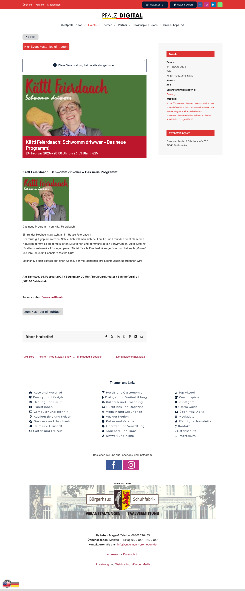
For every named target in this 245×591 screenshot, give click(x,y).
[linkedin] (213, 4)
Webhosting (122, 564)
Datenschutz (131, 554)
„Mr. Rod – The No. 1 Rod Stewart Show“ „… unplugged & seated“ (63, 356)
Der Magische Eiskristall (130, 356)
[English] (6, 584)
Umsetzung (102, 564)
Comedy (171, 94)
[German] (15, 584)
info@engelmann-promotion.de (136, 544)
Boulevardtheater (53, 297)
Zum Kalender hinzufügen (43, 311)
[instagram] (206, 4)
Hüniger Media (141, 564)
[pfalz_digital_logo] (122, 14)
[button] (183, 25)
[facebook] (200, 4)
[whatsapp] (220, 4)
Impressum (113, 554)
